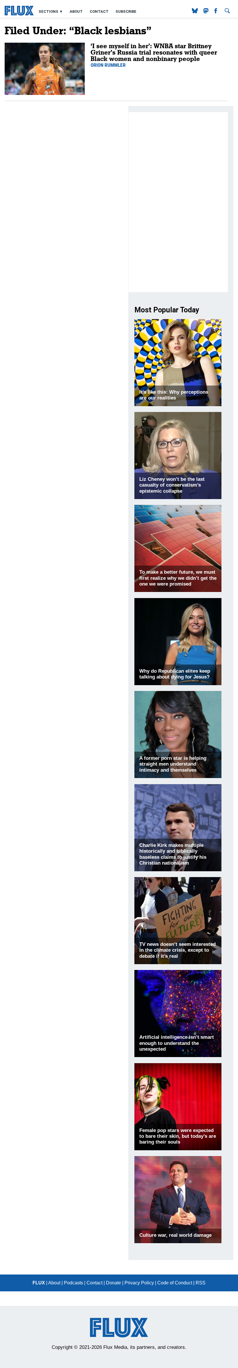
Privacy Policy (139, 1282)
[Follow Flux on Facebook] (216, 11)
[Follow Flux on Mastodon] (195, 11)
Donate (113, 1282)
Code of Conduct (174, 1282)
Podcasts (73, 1282)
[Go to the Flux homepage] (19, 14)
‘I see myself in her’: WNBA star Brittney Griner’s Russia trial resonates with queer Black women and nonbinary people (154, 52)
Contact (99, 11)
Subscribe (126, 11)
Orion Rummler (108, 65)
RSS (200, 1282)
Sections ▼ (51, 11)
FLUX (39, 1282)
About (76, 11)
